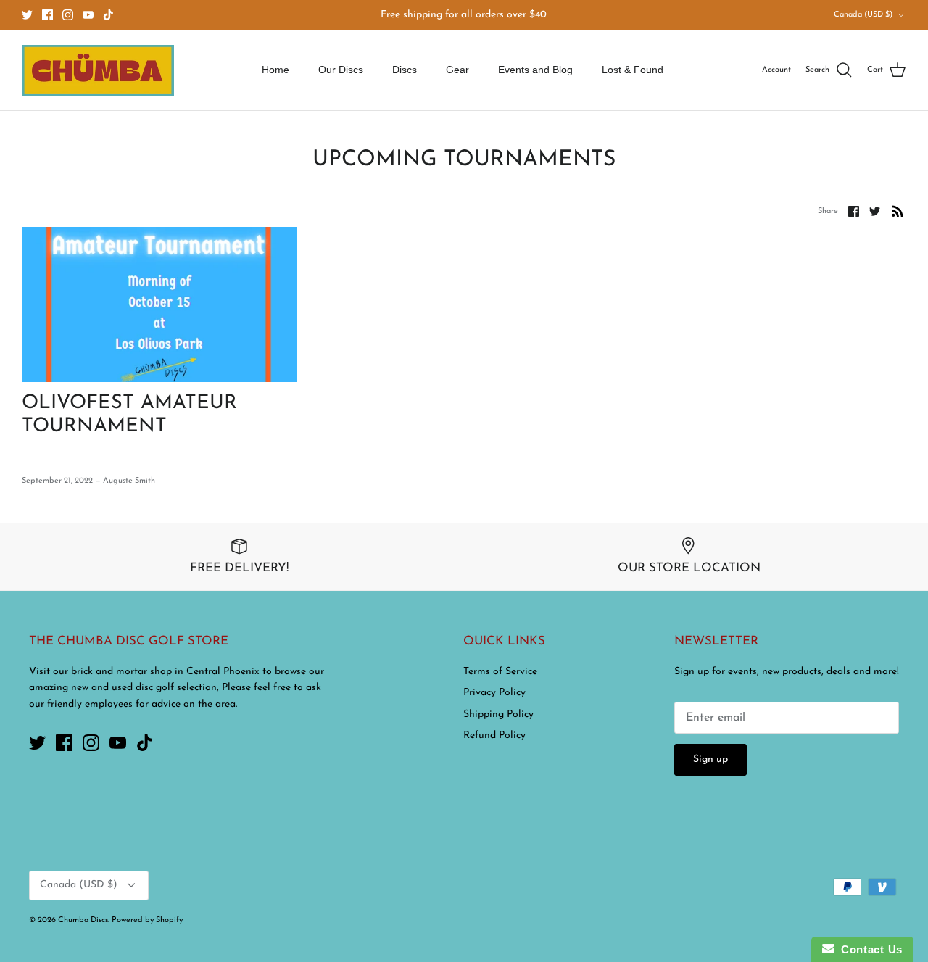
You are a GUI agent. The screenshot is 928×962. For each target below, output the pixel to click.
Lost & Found (632, 69)
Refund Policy (494, 735)
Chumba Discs (83, 920)
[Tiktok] (108, 14)
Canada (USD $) (863, 15)
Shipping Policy (498, 714)
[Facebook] (47, 14)
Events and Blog (535, 69)
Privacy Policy (494, 692)
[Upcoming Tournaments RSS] (897, 211)
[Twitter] (27, 14)
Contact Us (868, 949)
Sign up (710, 759)
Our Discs (340, 69)
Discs (404, 69)
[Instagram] (67, 14)
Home (275, 69)
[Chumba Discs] (98, 70)
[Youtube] (88, 14)
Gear (457, 69)
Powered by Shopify (147, 920)
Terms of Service (500, 671)
